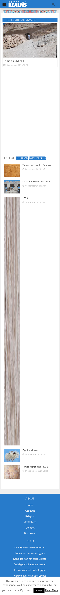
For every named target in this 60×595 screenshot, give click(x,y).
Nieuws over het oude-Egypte (30, 575)
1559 (25, 198)
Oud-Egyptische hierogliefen (29, 547)
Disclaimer (30, 533)
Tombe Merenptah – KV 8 (35, 467)
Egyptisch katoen (30, 450)
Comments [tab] (37, 158)
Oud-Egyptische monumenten (30, 564)
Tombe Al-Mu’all (13, 61)
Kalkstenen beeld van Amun (36, 181)
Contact (30, 527)
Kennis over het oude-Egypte (30, 570)
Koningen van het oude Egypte (29, 558)
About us (30, 510)
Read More (51, 590)
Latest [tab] (9, 158)
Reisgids (30, 516)
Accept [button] (39, 590)
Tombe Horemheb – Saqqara (36, 165)
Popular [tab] (22, 158)
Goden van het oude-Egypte (30, 553)
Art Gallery (30, 522)
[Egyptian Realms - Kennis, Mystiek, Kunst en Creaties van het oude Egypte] (17, 4)
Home (30, 505)
